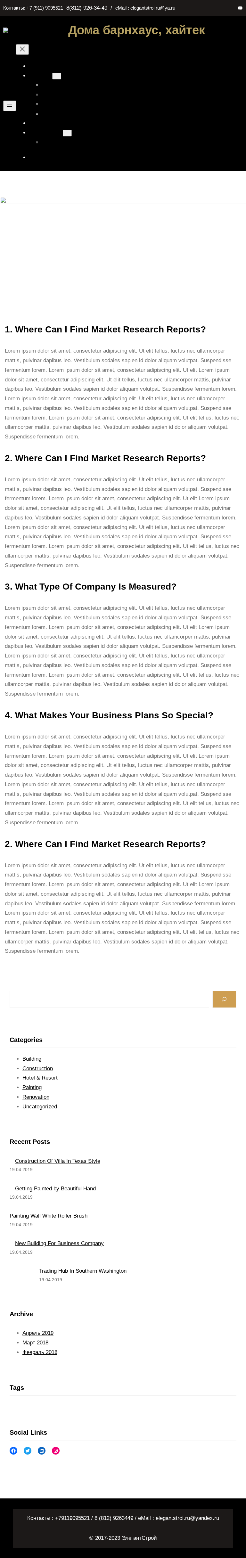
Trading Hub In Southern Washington (83, 1271)
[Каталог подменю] (56, 76)
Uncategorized (39, 1107)
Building (31, 1059)
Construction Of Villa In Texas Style (57, 1161)
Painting (32, 1087)
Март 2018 (35, 1343)
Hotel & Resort (40, 1078)
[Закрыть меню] (22, 49)
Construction (37, 1068)
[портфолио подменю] (67, 133)
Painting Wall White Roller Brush (48, 1216)
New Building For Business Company (59, 1243)
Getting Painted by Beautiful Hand (55, 1189)
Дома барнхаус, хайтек (136, 30)
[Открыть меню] (9, 106)
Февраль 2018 (39, 1352)
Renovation (35, 1097)
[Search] (224, 999)
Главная (41, 66)
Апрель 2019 (37, 1333)
